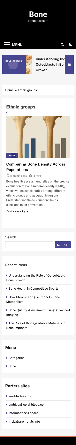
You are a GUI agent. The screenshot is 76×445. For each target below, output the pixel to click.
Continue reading (16, 211)
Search (10, 237)
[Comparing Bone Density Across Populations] (38, 137)
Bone (38, 14)
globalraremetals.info (24, 421)
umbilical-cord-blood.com (27, 404)
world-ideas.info (20, 396)
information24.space (24, 413)
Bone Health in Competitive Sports (33, 288)
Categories (16, 358)
